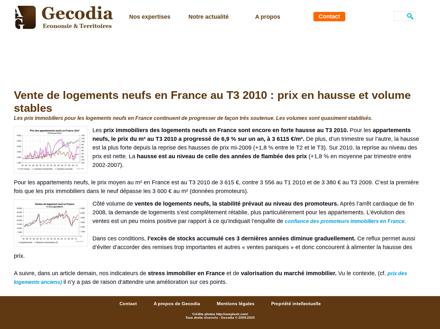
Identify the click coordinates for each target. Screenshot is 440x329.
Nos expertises (149, 17)
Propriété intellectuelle (296, 303)
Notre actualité (208, 17)
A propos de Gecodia (177, 303)
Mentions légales (236, 303)
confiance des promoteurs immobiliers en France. (345, 221)
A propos (267, 17)
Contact (329, 16)
